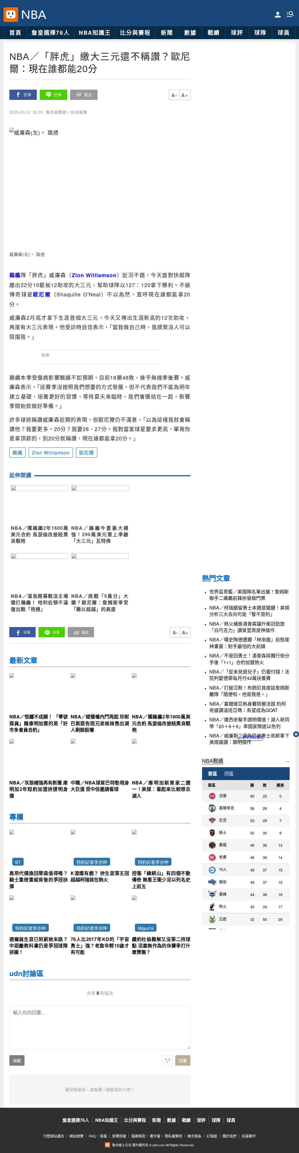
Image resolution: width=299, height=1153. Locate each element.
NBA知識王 (95, 33)
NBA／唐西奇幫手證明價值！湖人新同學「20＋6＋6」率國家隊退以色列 (249, 722)
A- (174, 95)
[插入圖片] (167, 1060)
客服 (103, 1135)
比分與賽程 (135, 33)
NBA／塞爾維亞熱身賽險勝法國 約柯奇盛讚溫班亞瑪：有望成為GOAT (247, 707)
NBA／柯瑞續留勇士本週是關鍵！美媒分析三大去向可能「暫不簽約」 (249, 611)
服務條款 (138, 1135)
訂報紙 (212, 1135)
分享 (27, 95)
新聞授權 (119, 1135)
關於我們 (229, 1135)
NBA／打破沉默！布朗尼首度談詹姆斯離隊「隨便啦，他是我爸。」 (249, 691)
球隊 (260, 33)
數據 (190, 33)
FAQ (92, 1135)
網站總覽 (76, 1135)
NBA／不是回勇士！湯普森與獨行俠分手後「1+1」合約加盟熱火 (249, 658)
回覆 (183, 1060)
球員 (284, 33)
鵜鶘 (17, 452)
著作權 (155, 1135)
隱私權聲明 (173, 1135)
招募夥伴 (249, 1135)
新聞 (167, 33)
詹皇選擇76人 (51, 33)
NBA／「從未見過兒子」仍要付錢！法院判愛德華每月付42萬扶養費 (249, 674)
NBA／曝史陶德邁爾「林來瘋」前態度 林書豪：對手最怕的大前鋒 (249, 642)
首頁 (15, 33)
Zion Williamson (51, 452)
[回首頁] (32, 14)
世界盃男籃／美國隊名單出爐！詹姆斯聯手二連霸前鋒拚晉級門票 (249, 594)
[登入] (277, 14)
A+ (184, 95)
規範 (17, 1060)
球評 (237, 33)
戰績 (214, 33)
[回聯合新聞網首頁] (11, 14)
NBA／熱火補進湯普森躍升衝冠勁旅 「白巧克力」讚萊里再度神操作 (247, 627)
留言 (88, 95)
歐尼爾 (86, 452)
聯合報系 (194, 1135)
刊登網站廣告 (53, 1135)
